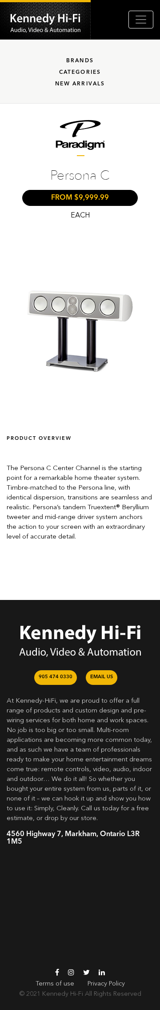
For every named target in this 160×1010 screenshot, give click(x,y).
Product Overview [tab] (39, 438)
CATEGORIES (80, 72)
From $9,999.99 (80, 197)
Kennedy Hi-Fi (62, 994)
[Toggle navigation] (140, 19)
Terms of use (55, 984)
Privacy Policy (106, 984)
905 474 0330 (55, 677)
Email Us (101, 677)
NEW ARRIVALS (80, 84)
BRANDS (80, 61)
